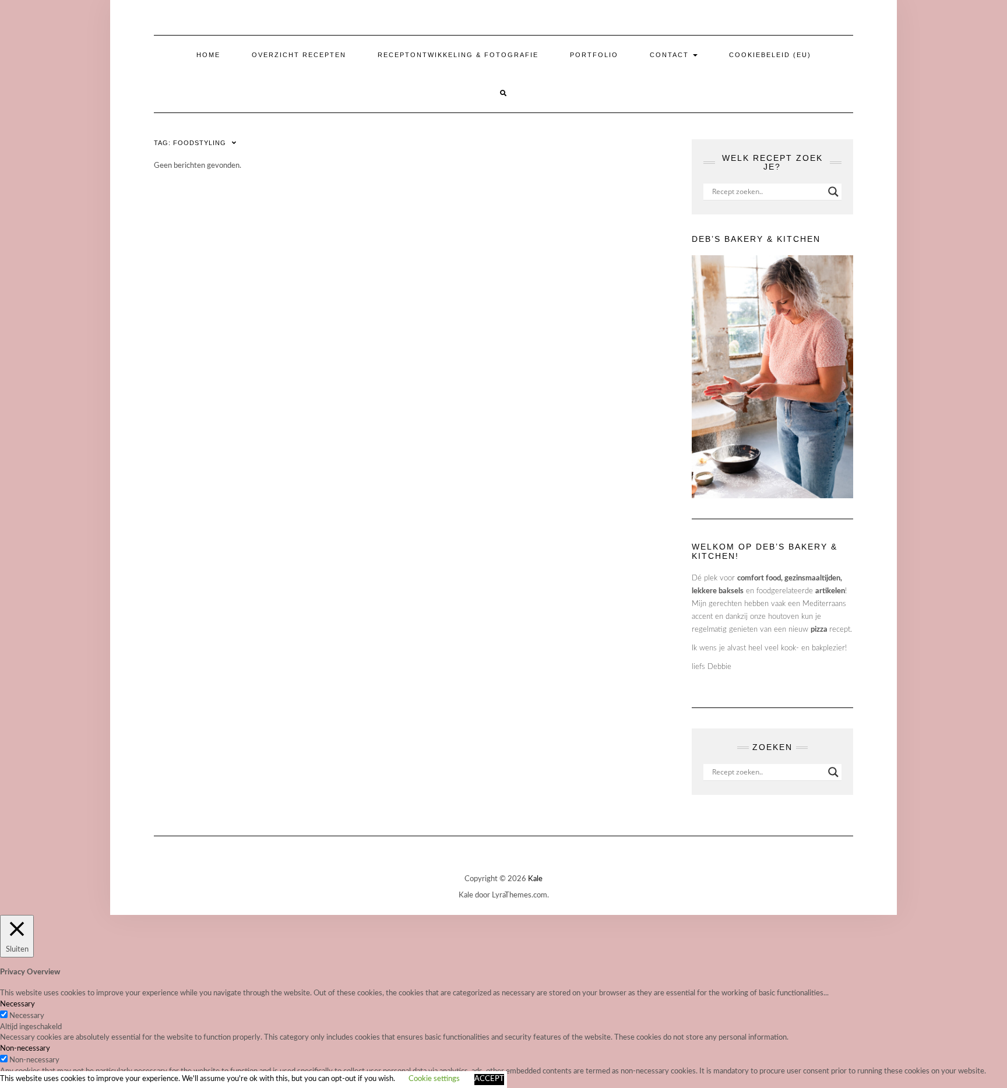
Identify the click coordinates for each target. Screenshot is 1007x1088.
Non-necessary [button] (25, 1048)
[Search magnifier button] (833, 192)
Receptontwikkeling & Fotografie (458, 54)
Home (208, 54)
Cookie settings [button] (434, 1079)
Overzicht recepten (299, 54)
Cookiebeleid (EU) (770, 54)
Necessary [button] (17, 1004)
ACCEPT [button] (489, 1079)
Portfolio (594, 54)
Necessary (26, 1016)
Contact (671, 54)
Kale (535, 879)
